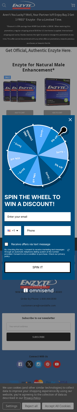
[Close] (70, 119)
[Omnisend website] (38, 288)
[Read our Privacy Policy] (68, 250)
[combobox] (12, 231)
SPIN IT (38, 267)
